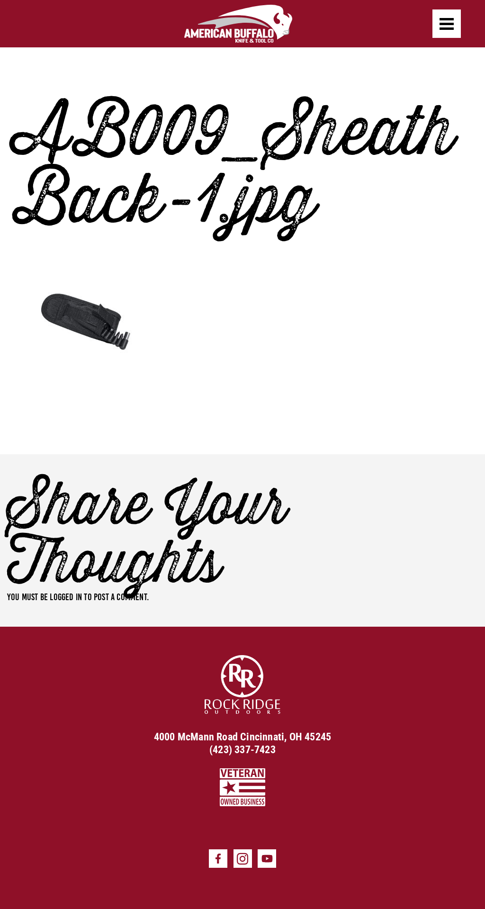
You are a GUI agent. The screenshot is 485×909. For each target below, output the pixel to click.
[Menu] (446, 23)
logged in (66, 597)
